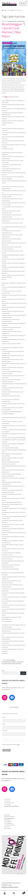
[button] (27, 1)
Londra (13, 663)
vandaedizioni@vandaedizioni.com (11, 806)
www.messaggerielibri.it (9, 818)
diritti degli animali (6, 663)
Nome (3, 724)
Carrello (22, 892)
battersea (13, 661)
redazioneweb (21, 21)
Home (5, 10)
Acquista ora (14, 857)
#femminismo (7, 661)
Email (3, 717)
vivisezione (18, 663)
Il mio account (4, 893)
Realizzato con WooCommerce (10, 887)
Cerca (3, 670)
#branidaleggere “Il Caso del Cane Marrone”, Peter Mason (13, 30)
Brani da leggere (11, 660)
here (18, 744)
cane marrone (20, 661)
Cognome (4, 730)
